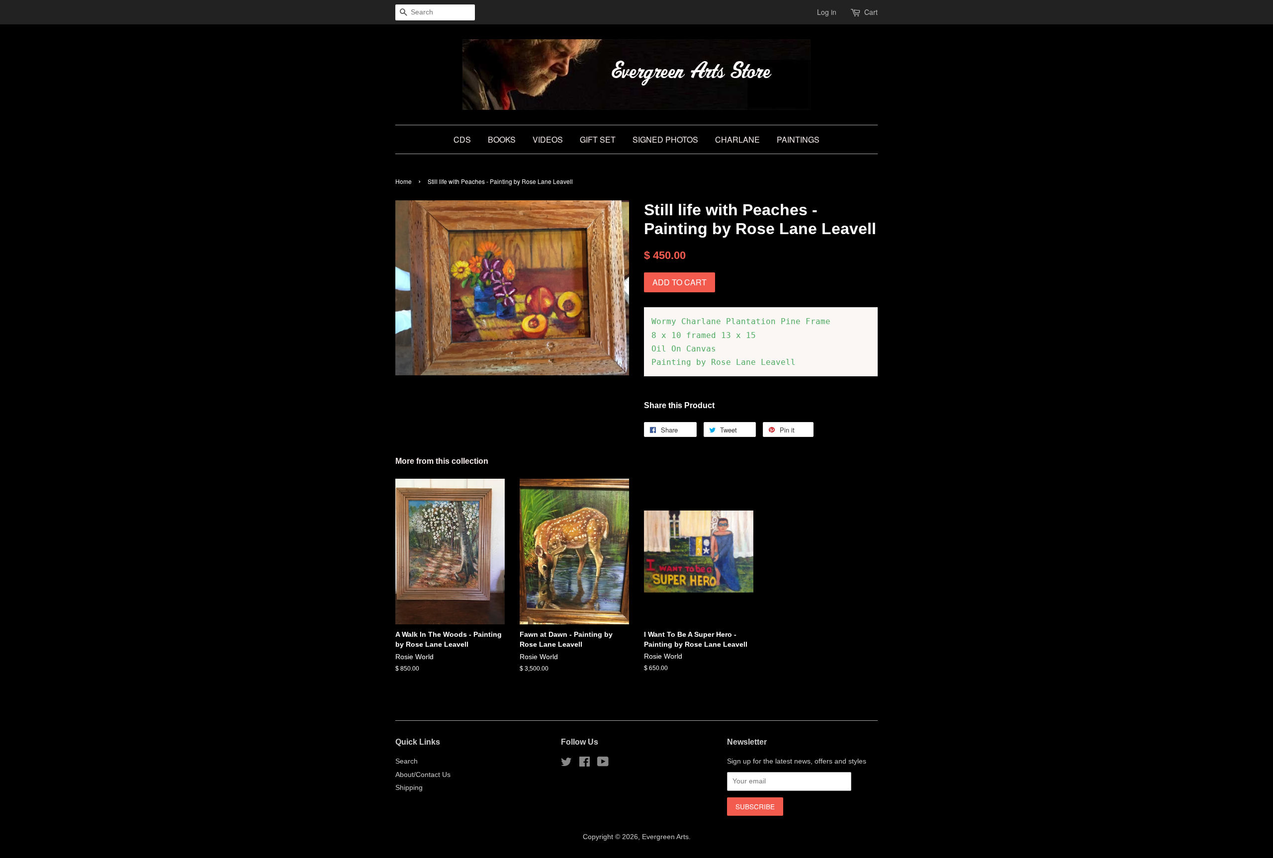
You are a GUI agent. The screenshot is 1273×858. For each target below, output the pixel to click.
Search (406, 761)
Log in (826, 12)
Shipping (409, 787)
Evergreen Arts (665, 837)
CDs (462, 139)
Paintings (798, 139)
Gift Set (598, 139)
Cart (871, 12)
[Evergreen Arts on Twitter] (566, 764)
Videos (548, 139)
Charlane (737, 139)
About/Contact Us (423, 774)
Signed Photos (665, 139)
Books (502, 139)
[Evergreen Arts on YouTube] (603, 764)
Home (403, 181)
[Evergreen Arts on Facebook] (584, 764)
